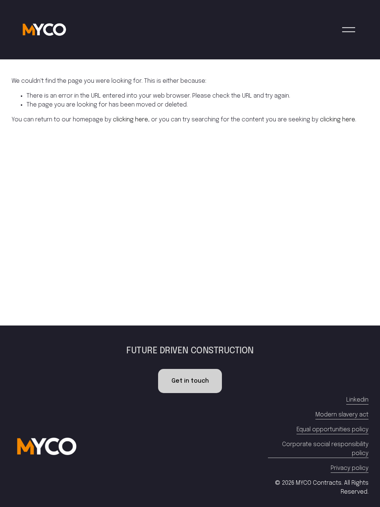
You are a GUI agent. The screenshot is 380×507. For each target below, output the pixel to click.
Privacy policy (349, 468)
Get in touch (190, 381)
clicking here (130, 120)
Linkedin (357, 400)
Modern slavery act (341, 415)
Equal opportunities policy (332, 429)
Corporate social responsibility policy (325, 449)
